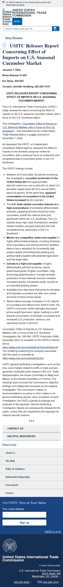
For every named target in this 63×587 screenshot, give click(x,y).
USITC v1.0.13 (53, 531)
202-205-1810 (50, 582)
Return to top (9, 444)
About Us (10, 452)
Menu (17, 21)
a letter (32, 134)
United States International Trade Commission (29, 12)
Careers (10, 493)
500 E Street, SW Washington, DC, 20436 (46, 575)
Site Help (10, 460)
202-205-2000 (21, 582)
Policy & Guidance (15, 468)
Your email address (13, 508)
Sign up (24, 522)
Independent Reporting (18, 477)
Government (12, 485)
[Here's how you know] (31, 3)
